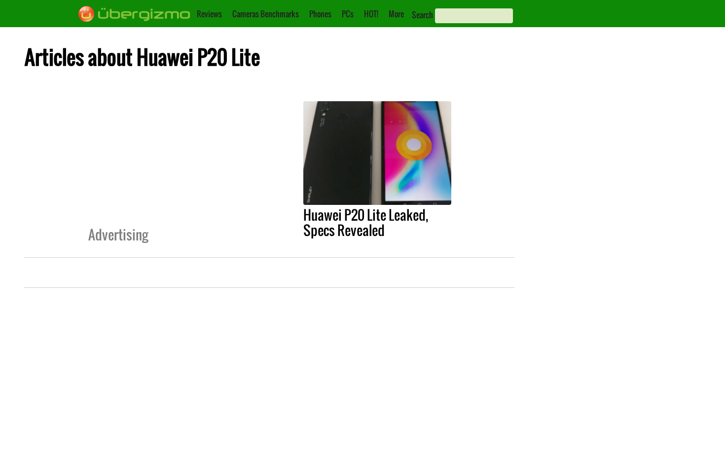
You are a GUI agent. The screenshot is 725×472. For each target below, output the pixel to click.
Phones (320, 14)
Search (422, 15)
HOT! (371, 14)
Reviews (209, 14)
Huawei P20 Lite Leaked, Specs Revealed (365, 222)
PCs (348, 14)
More (396, 14)
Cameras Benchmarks (265, 14)
